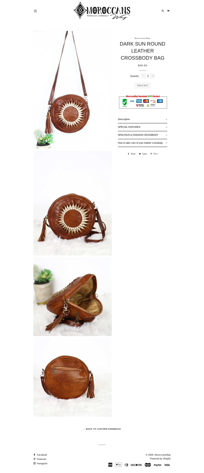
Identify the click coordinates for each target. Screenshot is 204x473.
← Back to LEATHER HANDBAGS (102, 429)
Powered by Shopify (160, 458)
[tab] (142, 119)
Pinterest (41, 459)
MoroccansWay (163, 455)
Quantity (134, 76)
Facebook (41, 455)
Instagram (41, 463)
